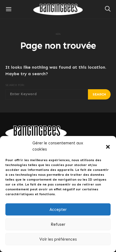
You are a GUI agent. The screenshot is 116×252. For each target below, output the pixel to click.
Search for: (15, 85)
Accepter (58, 209)
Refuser (58, 224)
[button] (108, 146)
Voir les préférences (58, 239)
